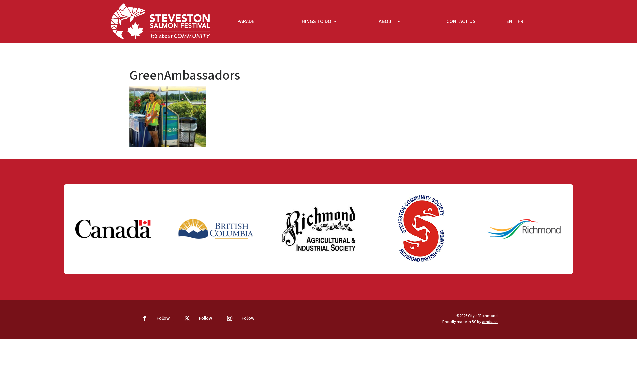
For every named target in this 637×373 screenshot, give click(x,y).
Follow (163, 318)
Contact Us (461, 21)
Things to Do (315, 21)
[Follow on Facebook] (144, 318)
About (387, 21)
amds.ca (490, 322)
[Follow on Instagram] (229, 318)
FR (520, 21)
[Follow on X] (187, 318)
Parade (245, 21)
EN (509, 21)
